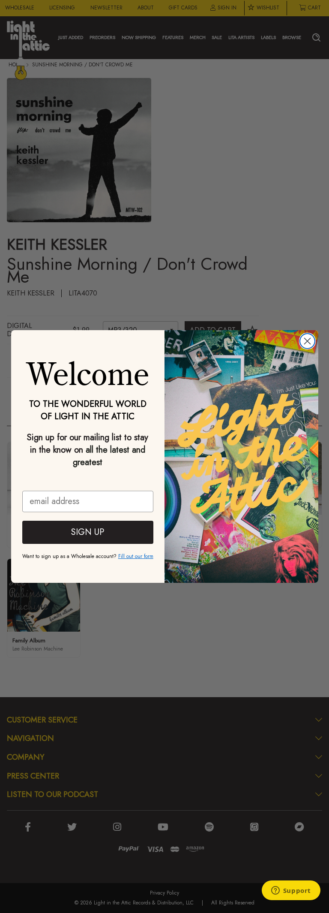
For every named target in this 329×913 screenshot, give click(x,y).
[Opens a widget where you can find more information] (290, 891)
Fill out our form (135, 556)
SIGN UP (87, 532)
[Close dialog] (307, 341)
